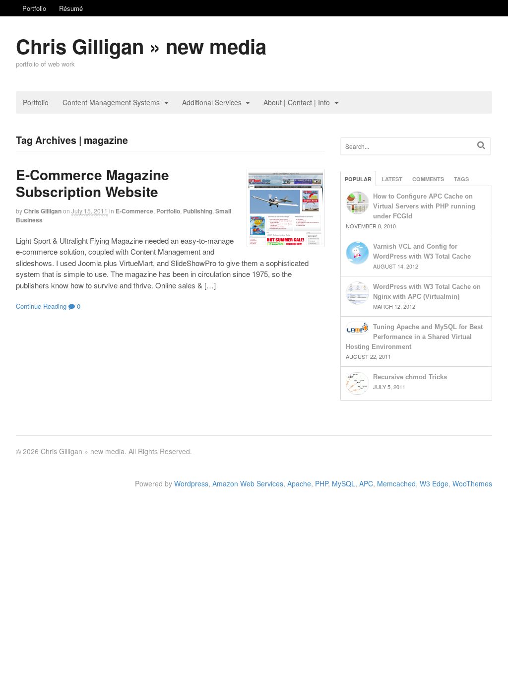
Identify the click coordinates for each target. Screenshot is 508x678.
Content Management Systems (111, 102)
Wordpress (191, 483)
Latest (391, 179)
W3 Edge (434, 483)
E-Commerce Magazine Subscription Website (92, 183)
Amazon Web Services (247, 483)
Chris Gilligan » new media (141, 46)
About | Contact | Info (296, 102)
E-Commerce (134, 210)
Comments (428, 179)
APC (366, 483)
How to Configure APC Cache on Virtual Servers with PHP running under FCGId (424, 206)
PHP (321, 483)
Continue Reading (41, 306)
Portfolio (34, 8)
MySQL (343, 483)
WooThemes (472, 483)
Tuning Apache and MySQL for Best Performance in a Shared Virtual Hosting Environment (414, 336)
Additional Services (212, 102)
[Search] (481, 145)
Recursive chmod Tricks (410, 377)
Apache (299, 483)
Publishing (197, 210)
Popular (358, 179)
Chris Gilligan (43, 210)
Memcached (396, 483)
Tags (461, 179)
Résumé (71, 8)
